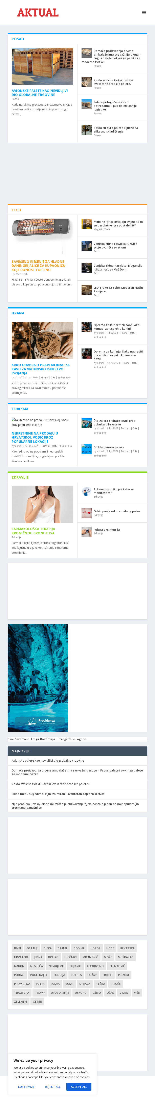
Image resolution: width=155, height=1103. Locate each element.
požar (92, 975)
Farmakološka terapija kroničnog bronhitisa (33, 531)
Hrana (44, 377)
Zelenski (20, 1001)
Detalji (32, 948)
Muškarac (125, 957)
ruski (69, 984)
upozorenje (60, 993)
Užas (110, 993)
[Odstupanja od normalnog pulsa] (87, 513)
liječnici (70, 957)
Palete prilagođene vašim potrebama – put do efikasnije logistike (115, 105)
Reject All (52, 1087)
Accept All (79, 1087)
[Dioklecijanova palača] (87, 449)
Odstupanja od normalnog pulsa (117, 511)
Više (137, 993)
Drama (63, 948)
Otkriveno (95, 966)
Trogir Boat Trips (42, 739)
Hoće (110, 948)
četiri (37, 1001)
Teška (100, 984)
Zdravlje (16, 537)
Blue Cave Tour (18, 739)
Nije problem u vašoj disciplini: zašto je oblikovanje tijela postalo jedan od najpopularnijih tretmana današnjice (75, 805)
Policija (59, 975)
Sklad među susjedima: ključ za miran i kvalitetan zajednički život (58, 794)
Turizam (45, 446)
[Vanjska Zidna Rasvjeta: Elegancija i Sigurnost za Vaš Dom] (87, 268)
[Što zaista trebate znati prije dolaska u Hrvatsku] (87, 423)
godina (79, 948)
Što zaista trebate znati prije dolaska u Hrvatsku (114, 422)
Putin (40, 984)
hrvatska (127, 948)
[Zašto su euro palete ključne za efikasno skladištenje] (87, 130)
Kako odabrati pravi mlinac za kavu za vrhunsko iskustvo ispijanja (41, 369)
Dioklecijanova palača (109, 447)
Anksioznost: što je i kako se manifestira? (114, 491)
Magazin (98, 229)
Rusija (55, 984)
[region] (52, 1074)
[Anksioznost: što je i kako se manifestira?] (87, 491)
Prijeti (107, 975)
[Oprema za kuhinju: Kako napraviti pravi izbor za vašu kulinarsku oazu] (87, 353)
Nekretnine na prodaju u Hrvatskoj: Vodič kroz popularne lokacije (35, 437)
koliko (53, 957)
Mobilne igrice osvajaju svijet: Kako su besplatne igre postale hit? (118, 223)
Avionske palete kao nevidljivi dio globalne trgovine (40, 92)
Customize (26, 1087)
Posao (15, 99)
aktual (18, 377)
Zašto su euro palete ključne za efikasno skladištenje (116, 129)
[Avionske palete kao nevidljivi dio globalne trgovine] (42, 66)
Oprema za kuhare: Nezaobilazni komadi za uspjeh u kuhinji (117, 326)
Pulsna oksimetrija (107, 530)
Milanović (90, 957)
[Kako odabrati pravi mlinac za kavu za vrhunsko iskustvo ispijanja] (42, 340)
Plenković (117, 966)
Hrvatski (21, 957)
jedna (38, 957)
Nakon (19, 966)
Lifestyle (16, 274)
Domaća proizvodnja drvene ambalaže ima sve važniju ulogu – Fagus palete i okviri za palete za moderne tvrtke (111, 56)
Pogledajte (39, 975)
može (108, 957)
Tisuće (116, 984)
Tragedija (21, 993)
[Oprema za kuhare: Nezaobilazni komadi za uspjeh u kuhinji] (87, 327)
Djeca (47, 948)
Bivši (17, 948)
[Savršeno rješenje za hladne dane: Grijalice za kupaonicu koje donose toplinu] (42, 237)
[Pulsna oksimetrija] (87, 532)
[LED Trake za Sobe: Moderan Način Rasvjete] (87, 290)
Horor (95, 948)
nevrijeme (56, 966)
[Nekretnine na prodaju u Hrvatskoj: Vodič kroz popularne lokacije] (42, 422)
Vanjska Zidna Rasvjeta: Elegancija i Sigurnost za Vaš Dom (118, 267)
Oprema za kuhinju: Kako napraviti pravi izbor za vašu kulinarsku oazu (118, 355)
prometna (22, 984)
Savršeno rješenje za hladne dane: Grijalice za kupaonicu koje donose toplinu (39, 265)
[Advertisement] (81, 175)
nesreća (36, 966)
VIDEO (124, 993)
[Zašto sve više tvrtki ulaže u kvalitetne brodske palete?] (87, 82)
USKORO (81, 993)
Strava (84, 984)
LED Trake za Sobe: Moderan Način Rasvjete (118, 289)
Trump (40, 993)
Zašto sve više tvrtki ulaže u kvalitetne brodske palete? (113, 82)
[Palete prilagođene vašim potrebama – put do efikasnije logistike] (87, 104)
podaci (19, 975)
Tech (25, 274)
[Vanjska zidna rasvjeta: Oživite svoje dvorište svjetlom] (87, 246)
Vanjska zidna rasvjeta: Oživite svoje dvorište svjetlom (115, 245)
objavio (75, 966)
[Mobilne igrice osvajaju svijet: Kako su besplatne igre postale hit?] (87, 224)
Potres (76, 975)
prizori (123, 975)
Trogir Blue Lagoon (72, 739)
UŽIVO (96, 993)
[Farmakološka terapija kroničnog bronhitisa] (42, 504)
